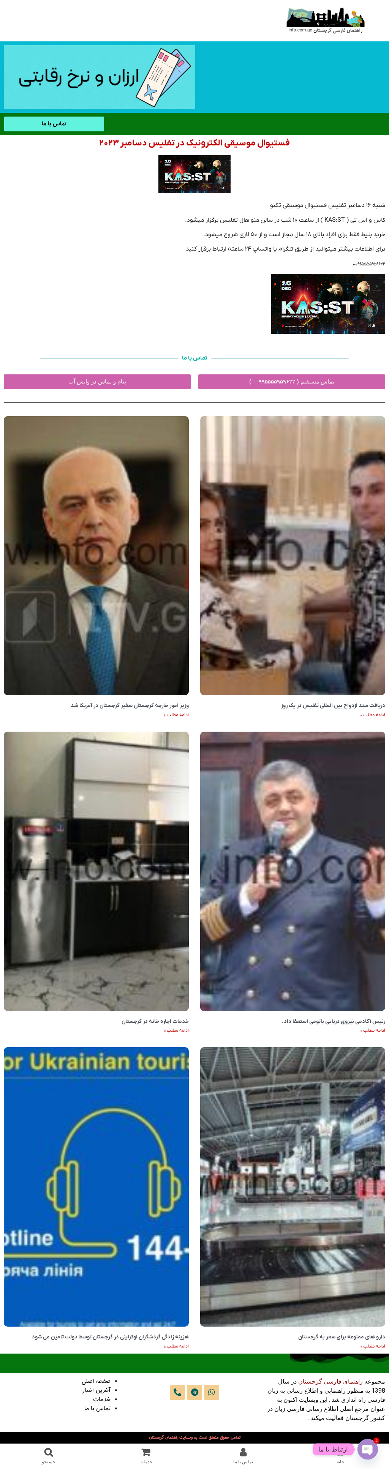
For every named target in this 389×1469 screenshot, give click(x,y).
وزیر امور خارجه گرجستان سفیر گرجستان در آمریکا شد (130, 705)
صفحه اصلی (96, 1381)
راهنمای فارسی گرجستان (330, 1381)
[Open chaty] (367, 1449)
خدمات (102, 1399)
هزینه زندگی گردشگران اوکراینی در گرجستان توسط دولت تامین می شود (110, 1337)
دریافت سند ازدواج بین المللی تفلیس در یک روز (333, 705)
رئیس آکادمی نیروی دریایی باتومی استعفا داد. (333, 1021)
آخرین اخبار (96, 1390)
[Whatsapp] (211, 1392)
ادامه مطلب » (373, 715)
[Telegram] (194, 1392)
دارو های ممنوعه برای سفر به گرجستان (341, 1337)
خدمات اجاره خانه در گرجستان (155, 1021)
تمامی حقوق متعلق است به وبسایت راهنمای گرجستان (194, 1437)
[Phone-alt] (177, 1392)
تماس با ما (97, 1409)
